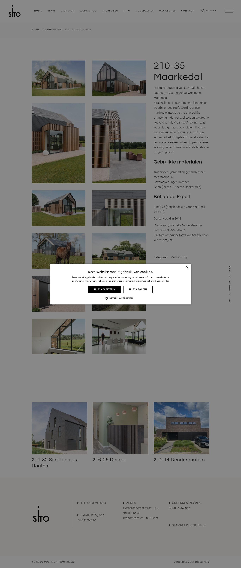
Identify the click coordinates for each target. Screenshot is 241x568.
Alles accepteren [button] (104, 289)
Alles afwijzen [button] (138, 289)
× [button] (187, 267)
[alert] (120, 284)
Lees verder (163, 280)
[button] (120, 298)
